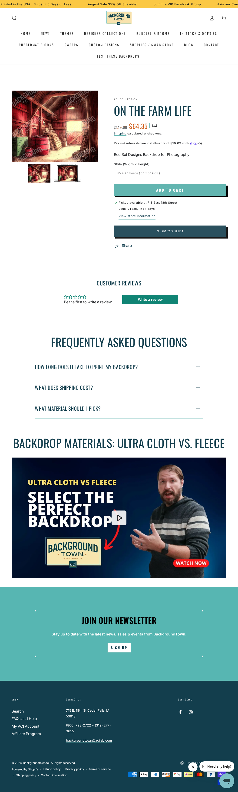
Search (18, 711)
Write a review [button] (150, 299)
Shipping (120, 133)
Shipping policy (26, 775)
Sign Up (119, 647)
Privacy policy (74, 769)
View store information (137, 216)
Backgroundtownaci (36, 763)
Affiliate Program (26, 733)
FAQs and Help (24, 718)
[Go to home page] (119, 18)
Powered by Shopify (25, 769)
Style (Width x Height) (132, 164)
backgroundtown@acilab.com (89, 740)
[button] (14, 18)
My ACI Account (25, 726)
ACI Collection (126, 99)
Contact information (54, 775)
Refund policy (52, 769)
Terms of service (100, 769)
